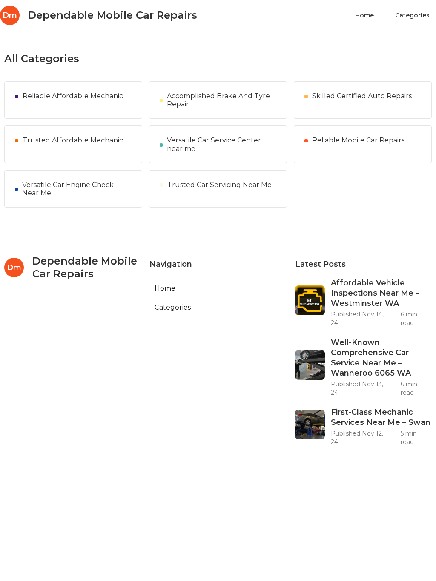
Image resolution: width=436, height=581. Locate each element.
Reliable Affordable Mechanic (73, 96)
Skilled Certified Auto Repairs (362, 96)
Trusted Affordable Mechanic (73, 140)
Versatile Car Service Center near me (214, 144)
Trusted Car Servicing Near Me (219, 185)
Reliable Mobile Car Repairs (358, 140)
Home (364, 15)
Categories (412, 15)
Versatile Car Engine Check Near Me (68, 189)
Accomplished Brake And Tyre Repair (218, 100)
